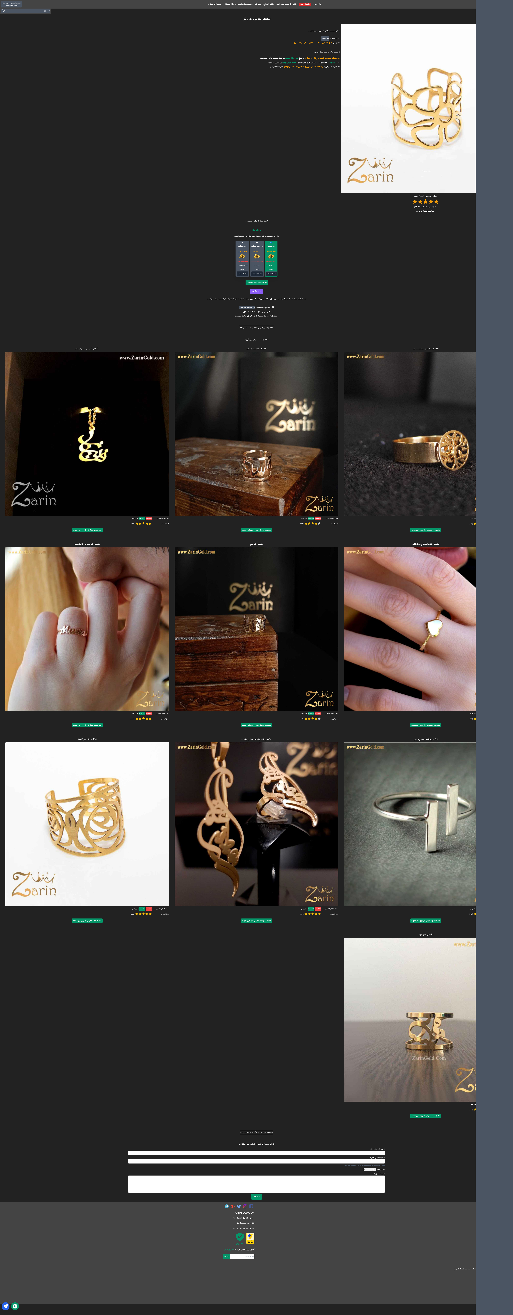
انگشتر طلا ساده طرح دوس (426, 739)
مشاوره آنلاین (256, 291)
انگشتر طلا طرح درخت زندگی (426, 349)
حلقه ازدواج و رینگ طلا (264, 4)
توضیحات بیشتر (271, 274)
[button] (271, 259)
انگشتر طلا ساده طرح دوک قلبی (426, 544)
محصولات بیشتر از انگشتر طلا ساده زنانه (256, 328)
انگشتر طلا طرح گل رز (87, 739)
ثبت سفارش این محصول (257, 282)
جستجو (226, 1256)
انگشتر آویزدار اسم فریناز (87, 349)
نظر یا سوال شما (378, 1174)
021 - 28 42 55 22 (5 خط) (242, 1218)
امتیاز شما (381, 1169)
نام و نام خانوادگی (377, 1149)
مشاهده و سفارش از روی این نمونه (425, 530)
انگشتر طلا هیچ (256, 544)
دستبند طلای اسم (245, 4)
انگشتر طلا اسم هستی (257, 349)
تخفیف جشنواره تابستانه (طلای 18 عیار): (320, 58)
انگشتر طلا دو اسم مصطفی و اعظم (256, 739)
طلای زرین (317, 4)
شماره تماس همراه (377, 1158)
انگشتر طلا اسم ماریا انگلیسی (87, 544)
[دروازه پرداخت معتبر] (250, 1238)
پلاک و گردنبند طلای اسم (286, 4)
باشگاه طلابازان (229, 4)
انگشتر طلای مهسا (426, 935)
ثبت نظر (256, 1197)
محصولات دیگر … (214, 4)
